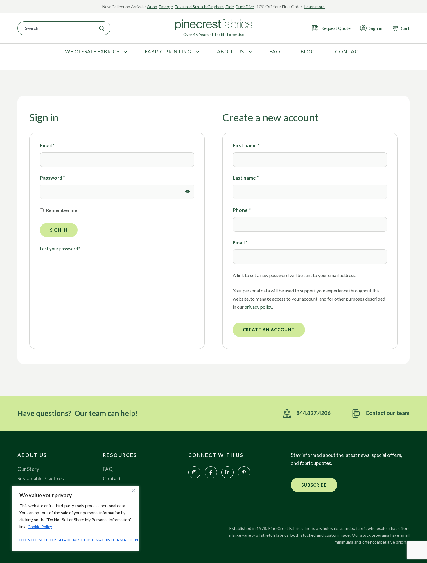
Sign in (58, 230)
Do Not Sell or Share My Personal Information (75, 539)
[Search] (101, 28)
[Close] (133, 490)
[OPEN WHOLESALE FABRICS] (125, 52)
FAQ (108, 469)
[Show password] (187, 191)
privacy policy (258, 307)
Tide (229, 6)
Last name (246, 178)
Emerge (166, 6)
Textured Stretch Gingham (199, 6)
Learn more (314, 6)
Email (47, 145)
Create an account (269, 329)
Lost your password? (60, 248)
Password (52, 177)
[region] (75, 518)
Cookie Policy (40, 526)
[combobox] (55, 28)
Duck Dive (245, 6)
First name (246, 145)
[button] (314, 485)
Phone (242, 210)
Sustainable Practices (40, 479)
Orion (152, 6)
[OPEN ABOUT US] (249, 52)
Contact (112, 479)
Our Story (28, 469)
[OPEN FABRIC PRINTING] (197, 52)
